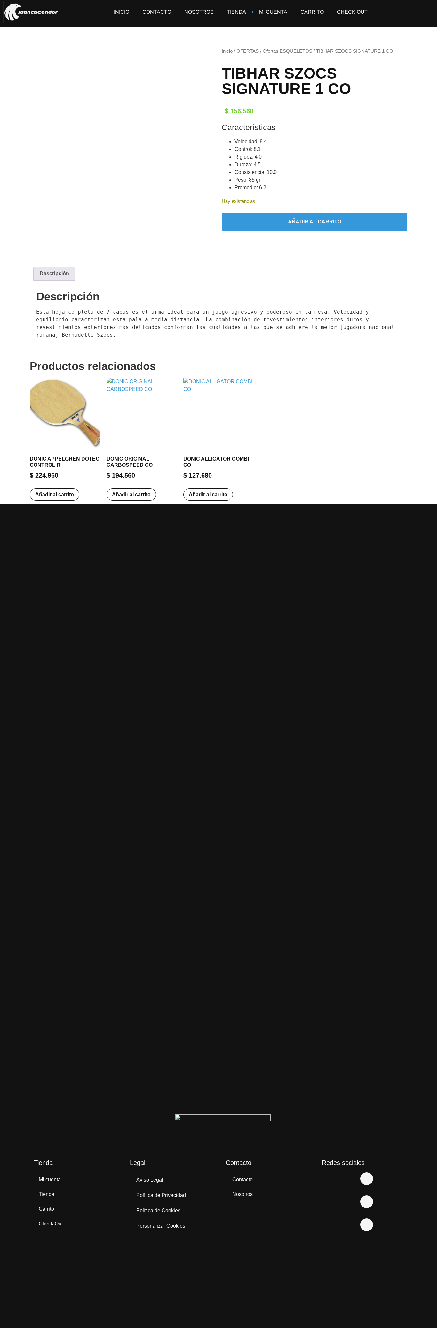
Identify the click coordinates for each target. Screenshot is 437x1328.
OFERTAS (247, 51)
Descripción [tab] (54, 273)
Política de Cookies (158, 1210)
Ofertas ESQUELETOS (287, 51)
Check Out (352, 12)
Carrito (312, 12)
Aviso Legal (149, 1180)
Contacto (156, 12)
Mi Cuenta (273, 12)
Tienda (236, 12)
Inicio (121, 12)
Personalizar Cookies (160, 1226)
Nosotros (199, 12)
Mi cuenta (50, 1179)
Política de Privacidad (161, 1195)
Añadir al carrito (314, 221)
